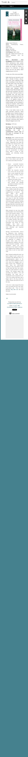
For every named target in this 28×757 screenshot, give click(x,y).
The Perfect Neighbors (14, 14)
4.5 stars (15, 305)
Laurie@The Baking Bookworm (14, 303)
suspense (20, 307)
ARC (19, 305)
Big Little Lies (14, 289)
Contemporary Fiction (12, 307)
